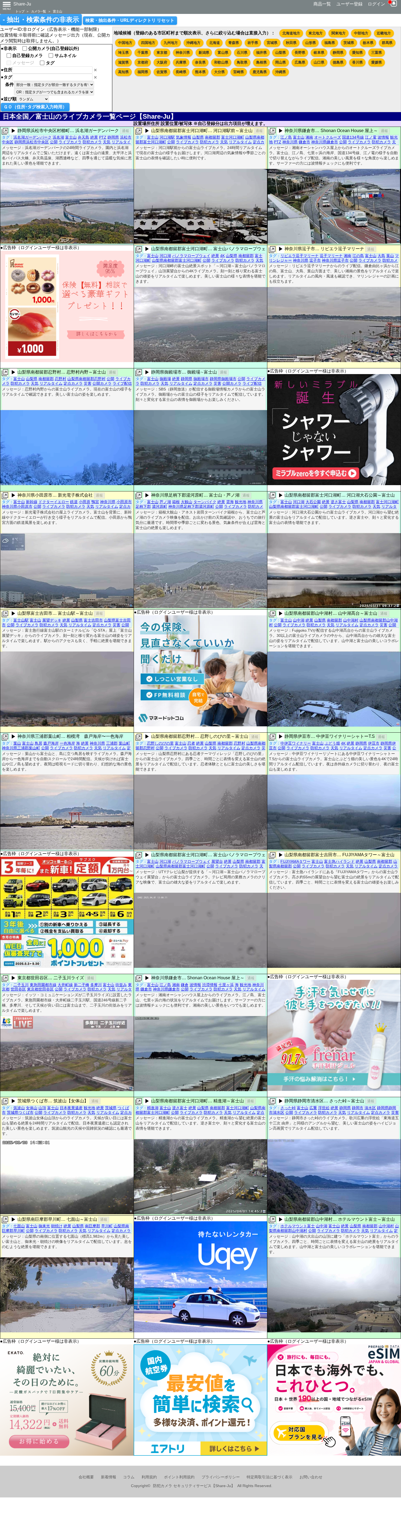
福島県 (329, 43)
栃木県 (368, 43)
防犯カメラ (92, 142)
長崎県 (181, 72)
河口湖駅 (167, 137)
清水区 (370, 1108)
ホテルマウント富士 (297, 1226)
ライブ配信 (122, 383)
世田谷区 (18, 989)
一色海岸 (67, 743)
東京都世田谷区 (40, 989)
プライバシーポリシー (221, 1477)
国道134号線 (353, 137)
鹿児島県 (260, 72)
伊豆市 (373, 743)
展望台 (217, 861)
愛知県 (357, 52)
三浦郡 (112, 743)
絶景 (94, 137)
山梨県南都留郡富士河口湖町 (177, 260)
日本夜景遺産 (71, 1108)
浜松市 (125, 137)
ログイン (376, 4)
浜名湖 (58, 137)
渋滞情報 (209, 985)
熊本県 (200, 72)
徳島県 (338, 62)
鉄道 (74, 502)
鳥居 (38, 743)
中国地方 (125, 43)
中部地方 (361, 33)
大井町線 (65, 985)
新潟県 (204, 52)
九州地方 (171, 43)
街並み (121, 985)
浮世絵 (324, 1108)
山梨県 (280, 52)
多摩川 (96, 985)
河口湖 (165, 255)
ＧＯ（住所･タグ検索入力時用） (35, 107)
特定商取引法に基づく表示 (269, 1477)
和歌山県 (221, 62)
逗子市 (315, 260)
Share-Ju (22, 4)
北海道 (214, 43)
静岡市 (357, 1108)
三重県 (376, 52)
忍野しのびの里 (160, 743)
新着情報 (108, 1477)
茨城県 (348, 43)
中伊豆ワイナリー (295, 743)
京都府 (142, 62)
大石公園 (313, 502)
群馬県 (387, 43)
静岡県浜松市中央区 (31, 142)
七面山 (19, 1226)
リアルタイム (240, 142)
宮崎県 (238, 72)
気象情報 (183, 137)
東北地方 (316, 33)
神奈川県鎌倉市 (324, 142)
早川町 (107, 1226)
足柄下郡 (143, 506)
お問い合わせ (311, 1477)
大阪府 (162, 62)
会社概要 (86, 1477)
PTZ (102, 137)
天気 (106, 142)
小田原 (84, 502)
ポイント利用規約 (179, 1477)
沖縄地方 (193, 43)
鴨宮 (95, 502)
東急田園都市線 (43, 985)
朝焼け (56, 1226)
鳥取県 (242, 62)
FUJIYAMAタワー (295, 861)
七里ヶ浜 (226, 985)
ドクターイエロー (53, 502)
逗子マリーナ (331, 255)
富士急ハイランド (339, 861)
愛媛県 (376, 62)
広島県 (300, 62)
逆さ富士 (338, 502)
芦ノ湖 (165, 502)
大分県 (219, 72)
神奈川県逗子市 (335, 260)
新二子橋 (81, 985)
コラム (128, 1477)
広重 (313, 1108)
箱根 (176, 502)
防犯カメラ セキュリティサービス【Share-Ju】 (194, 1486)
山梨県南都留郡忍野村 (86, 379)
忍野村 (60, 379)
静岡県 (338, 52)
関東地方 (338, 33)
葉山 (390, 255)
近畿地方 (384, 33)
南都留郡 (212, 137)
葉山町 (124, 743)
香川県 (357, 62)
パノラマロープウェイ (191, 255)
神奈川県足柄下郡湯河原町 (191, 506)
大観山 (186, 502)
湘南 (309, 137)
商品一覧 (322, 4)
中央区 (7, 142)
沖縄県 (280, 72)
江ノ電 (370, 137)
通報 (125, 131)
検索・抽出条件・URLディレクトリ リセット (129, 20)
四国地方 (148, 43)
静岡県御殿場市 (223, 379)
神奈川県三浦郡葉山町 (21, 748)
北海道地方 (291, 33)
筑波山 (19, 1108)
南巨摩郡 (92, 1226)
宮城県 (272, 43)
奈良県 (200, 62)
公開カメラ (102, 383)
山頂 (42, 1108)
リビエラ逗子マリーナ (299, 255)
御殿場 (165, 379)
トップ (19, 11)
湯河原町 (159, 506)
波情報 (383, 137)
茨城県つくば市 (20, 1112)
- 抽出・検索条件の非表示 (41, 19)
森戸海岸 (51, 743)
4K (222, 255)
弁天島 (83, 137)
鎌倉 (184, 985)
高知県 (123, 72)
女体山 (31, 1108)
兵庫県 (181, 62)
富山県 (223, 52)
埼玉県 (123, 52)
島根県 (261, 62)
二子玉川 (21, 985)
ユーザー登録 (349, 4)
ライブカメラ (70, 142)
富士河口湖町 (232, 137)
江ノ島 (286, 137)
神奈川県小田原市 (17, 506)
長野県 (300, 52)
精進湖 (152, 1108)
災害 (87, 383)
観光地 (240, 502)
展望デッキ (51, 620)
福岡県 (142, 72)
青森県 (233, 43)
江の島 (358, 255)
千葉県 (142, 52)
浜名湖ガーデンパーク (32, 137)
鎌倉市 (304, 142)
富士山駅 (21, 620)
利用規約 (149, 1477)
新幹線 (31, 502)
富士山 (57, 11)
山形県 (310, 43)
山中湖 (298, 620)
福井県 (261, 52)
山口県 (319, 62)
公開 (54, 142)
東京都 (162, 52)
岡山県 (280, 62)
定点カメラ (73, 383)
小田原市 (124, 502)
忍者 (191, 743)
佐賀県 (162, 72)
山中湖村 (350, 620)
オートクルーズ (327, 137)
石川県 (242, 52)
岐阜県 (319, 52)
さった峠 (288, 1108)
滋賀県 (123, 62)
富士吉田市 (93, 620)
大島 (381, 255)
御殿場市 (201, 379)
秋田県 (291, 43)
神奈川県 (183, 52)
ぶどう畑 (332, 743)
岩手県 (252, 43)
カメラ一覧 (38, 11)
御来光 (44, 1226)
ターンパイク (204, 502)
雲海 (230, 502)
